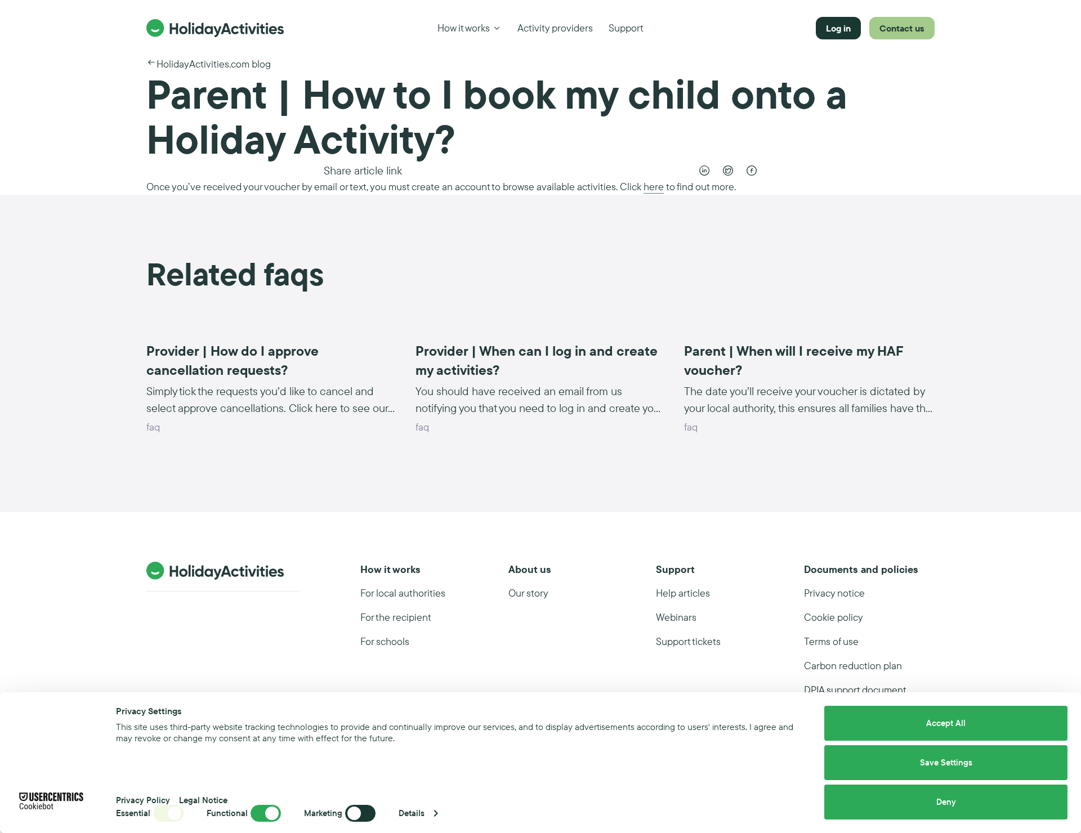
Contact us (901, 28)
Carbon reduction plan (853, 666)
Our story (528, 593)
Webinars (676, 617)
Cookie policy (833, 617)
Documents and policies (861, 569)
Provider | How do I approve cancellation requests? (232, 360)
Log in (838, 28)
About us (529, 569)
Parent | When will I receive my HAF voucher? (794, 360)
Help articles (683, 593)
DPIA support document (855, 690)
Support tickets (688, 641)
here (654, 187)
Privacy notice (834, 593)
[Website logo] (215, 28)
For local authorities (402, 593)
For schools (384, 641)
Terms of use (831, 641)
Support (626, 28)
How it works (463, 28)
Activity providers (555, 28)
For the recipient (395, 617)
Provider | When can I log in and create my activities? (537, 360)
